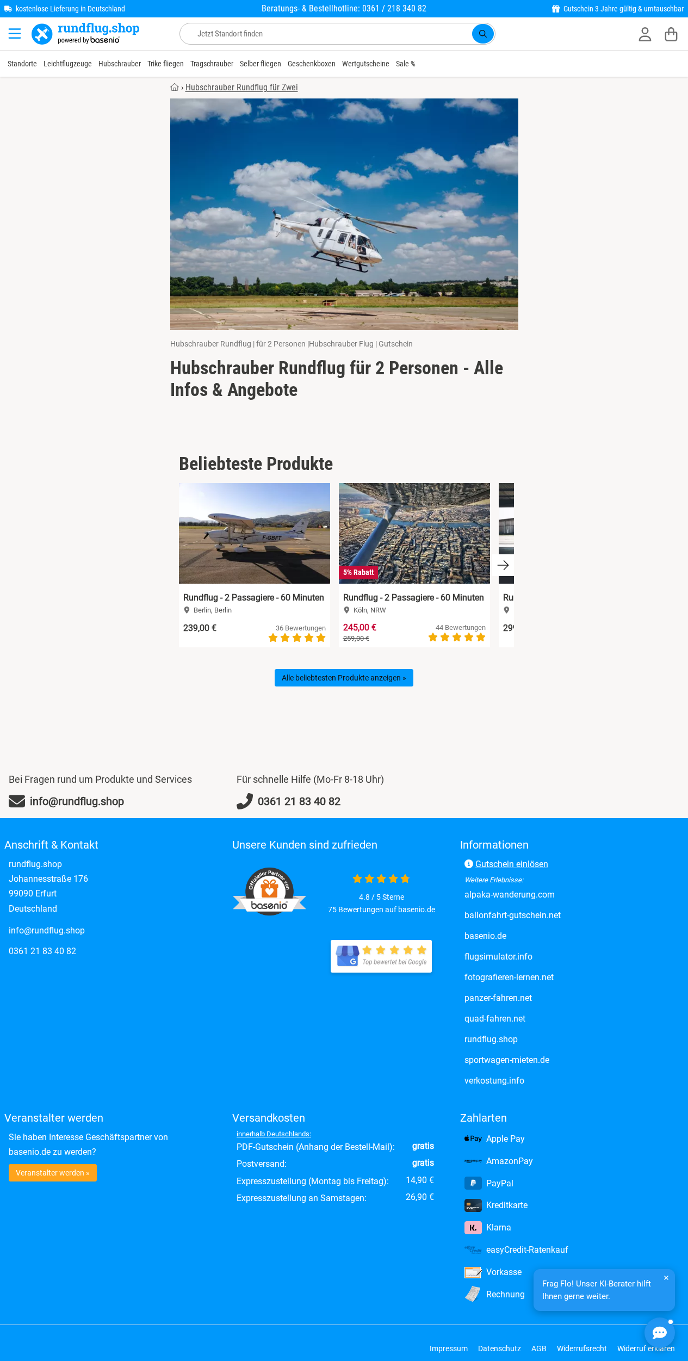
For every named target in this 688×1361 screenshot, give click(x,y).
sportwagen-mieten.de (552, 1059)
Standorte (22, 63)
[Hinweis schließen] (666, 1277)
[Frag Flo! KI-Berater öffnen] (659, 1332)
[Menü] (15, 33)
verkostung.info (539, 1080)
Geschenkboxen (312, 63)
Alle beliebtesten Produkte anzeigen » (344, 677)
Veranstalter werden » (53, 1172)
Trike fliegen (165, 63)
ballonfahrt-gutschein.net (558, 915)
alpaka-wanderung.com (555, 894)
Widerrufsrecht (582, 1348)
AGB (539, 1348)
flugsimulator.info (543, 956)
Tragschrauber (211, 63)
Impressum (449, 1348)
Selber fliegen (260, 63)
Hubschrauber (119, 63)
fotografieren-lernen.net (554, 977)
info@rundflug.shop (47, 930)
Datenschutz (499, 1348)
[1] (483, 34)
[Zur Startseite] (85, 34)
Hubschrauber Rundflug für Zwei (241, 87)
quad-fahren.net (540, 1018)
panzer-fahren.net (543, 997)
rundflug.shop (536, 1039)
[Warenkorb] (671, 33)
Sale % (406, 63)
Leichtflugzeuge (68, 63)
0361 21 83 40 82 (42, 951)
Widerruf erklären (646, 1348)
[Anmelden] (645, 33)
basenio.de (530, 935)
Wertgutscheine (365, 63)
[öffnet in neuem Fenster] (381, 956)
